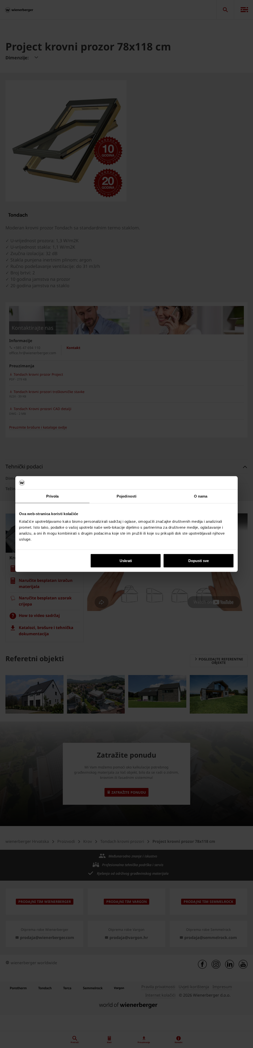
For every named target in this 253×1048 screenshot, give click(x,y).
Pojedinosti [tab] (126, 496)
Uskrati (126, 561)
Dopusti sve (198, 561)
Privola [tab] (52, 496)
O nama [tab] (201, 496)
